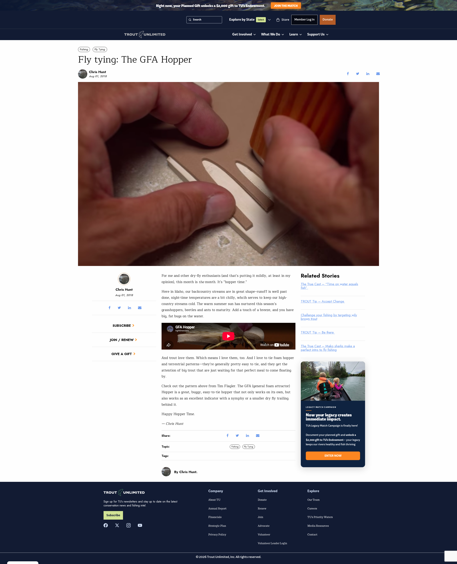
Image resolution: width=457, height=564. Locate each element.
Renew (262, 508)
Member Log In (304, 20)
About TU (214, 500)
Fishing (84, 49)
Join (260, 517)
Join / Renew (122, 339)
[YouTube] (140, 525)
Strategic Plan (217, 526)
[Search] (190, 19)
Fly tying (100, 49)
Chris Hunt (97, 71)
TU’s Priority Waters (320, 517)
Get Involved (242, 34)
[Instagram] (128, 525)
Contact (312, 534)
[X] (117, 525)
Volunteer (264, 534)
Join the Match (286, 5)
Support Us (316, 34)
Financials (215, 517)
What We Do (270, 34)
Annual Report (217, 508)
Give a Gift (121, 353)
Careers (312, 508)
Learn (293, 34)
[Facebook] (106, 525)
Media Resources (318, 526)
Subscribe (121, 325)
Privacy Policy (217, 534)
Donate (328, 20)
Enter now (333, 455)
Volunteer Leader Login (272, 543)
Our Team (313, 500)
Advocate (264, 526)
